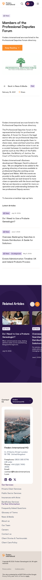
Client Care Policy (9, 542)
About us (6, 521)
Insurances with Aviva (11, 497)
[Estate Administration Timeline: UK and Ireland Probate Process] (21, 259)
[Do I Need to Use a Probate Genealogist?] (21, 218)
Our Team (6, 525)
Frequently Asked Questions (14, 508)
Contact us (6, 534)
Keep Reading (11, 48)
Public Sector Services (11, 493)
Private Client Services (11, 489)
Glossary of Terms (10, 512)
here (31, 198)
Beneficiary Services (10, 502)
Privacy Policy (6, 576)
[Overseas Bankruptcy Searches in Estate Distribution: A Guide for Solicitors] (21, 239)
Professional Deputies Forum (14, 125)
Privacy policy (6, 569)
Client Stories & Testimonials (14, 538)
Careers (5, 529)
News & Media (8, 517)
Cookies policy (19, 569)
